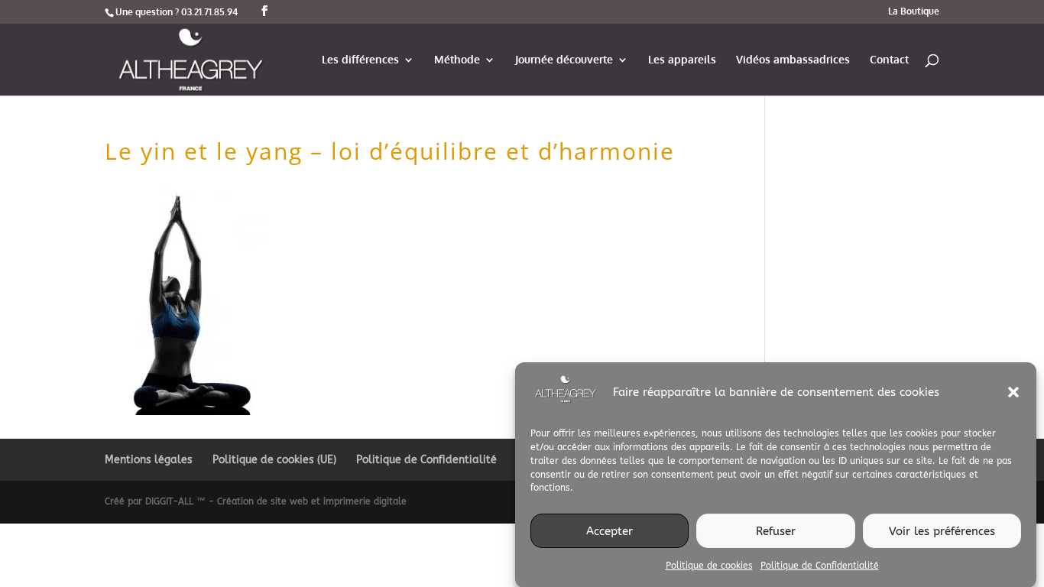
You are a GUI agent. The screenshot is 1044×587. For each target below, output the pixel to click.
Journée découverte (564, 60)
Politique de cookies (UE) (274, 459)
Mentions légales (149, 459)
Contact (889, 60)
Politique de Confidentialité (819, 565)
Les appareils (682, 60)
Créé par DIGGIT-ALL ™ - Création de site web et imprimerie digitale (256, 501)
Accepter (609, 530)
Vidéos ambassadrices (793, 60)
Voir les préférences (942, 530)
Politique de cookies (709, 565)
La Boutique (913, 12)
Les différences (360, 60)
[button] (1013, 392)
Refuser (776, 530)
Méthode (457, 60)
